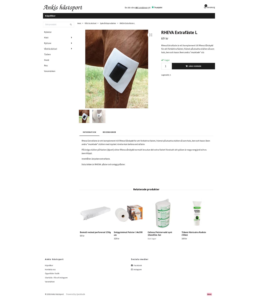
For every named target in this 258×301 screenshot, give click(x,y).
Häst (46, 39)
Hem (79, 25)
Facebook (137, 267)
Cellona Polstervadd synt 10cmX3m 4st (160, 235)
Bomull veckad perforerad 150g (95, 234)
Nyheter (48, 34)
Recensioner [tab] (109, 134)
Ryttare (47, 45)
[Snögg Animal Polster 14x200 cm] (129, 215)
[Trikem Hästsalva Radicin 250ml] (197, 215)
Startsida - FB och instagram (56, 279)
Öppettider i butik (52, 275)
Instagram (137, 271)
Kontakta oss (50, 271)
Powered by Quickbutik (75, 296)
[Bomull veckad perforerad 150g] (95, 215)
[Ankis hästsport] (68, 8)
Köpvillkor (50, 17)
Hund (46, 62)
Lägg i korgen (195, 68)
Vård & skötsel (50, 50)
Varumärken (49, 73)
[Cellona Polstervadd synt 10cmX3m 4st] (163, 215)
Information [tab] (89, 134)
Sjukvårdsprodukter (108, 25)
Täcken (47, 56)
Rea (46, 67)
